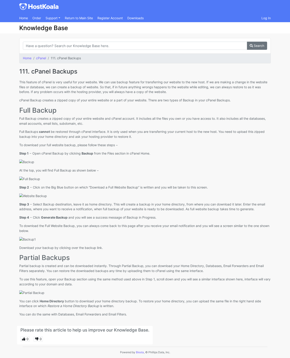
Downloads (135, 18)
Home (23, 18)
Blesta (140, 352)
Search (258, 46)
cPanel (41, 58)
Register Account (110, 18)
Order (36, 18)
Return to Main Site (79, 18)
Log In (266, 18)
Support (52, 18)
